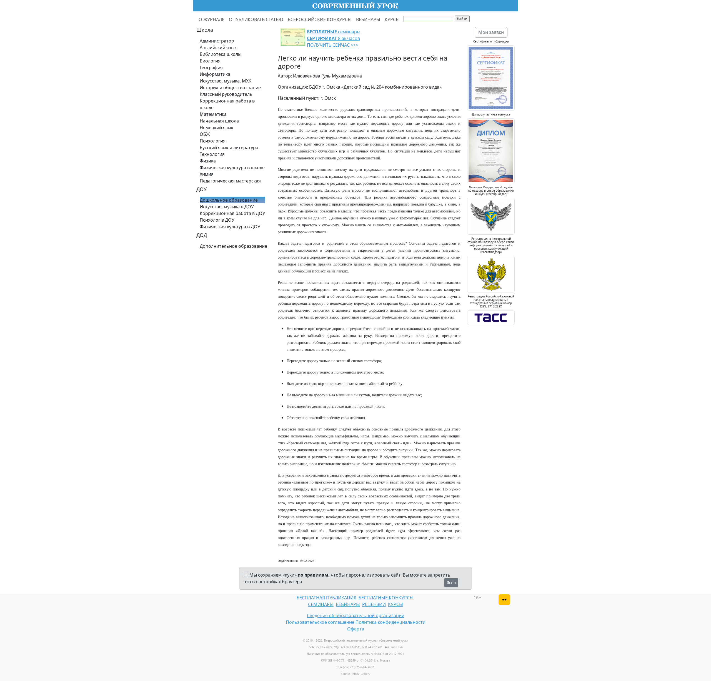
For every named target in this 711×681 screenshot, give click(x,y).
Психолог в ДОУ (217, 220)
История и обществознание (230, 87)
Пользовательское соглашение (320, 622)
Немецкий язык (216, 127)
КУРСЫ (392, 19)
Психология (213, 141)
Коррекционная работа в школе (227, 104)
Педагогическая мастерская (230, 181)
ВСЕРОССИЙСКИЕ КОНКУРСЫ (320, 19)
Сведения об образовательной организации (355, 615)
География (211, 67)
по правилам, (314, 575)
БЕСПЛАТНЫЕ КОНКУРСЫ (386, 598)
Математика (213, 114)
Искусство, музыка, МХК (225, 81)
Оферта (355, 629)
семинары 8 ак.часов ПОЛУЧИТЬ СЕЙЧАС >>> (333, 38)
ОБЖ (205, 134)
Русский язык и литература (229, 147)
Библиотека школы (220, 54)
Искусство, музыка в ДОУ (227, 207)
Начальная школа (219, 121)
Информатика (215, 74)
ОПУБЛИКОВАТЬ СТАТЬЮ (256, 19)
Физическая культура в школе (232, 167)
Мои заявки (491, 32)
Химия (207, 174)
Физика (208, 161)
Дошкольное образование (229, 200)
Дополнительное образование (233, 246)
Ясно (451, 582)
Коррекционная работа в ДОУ (232, 213)
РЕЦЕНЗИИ (374, 604)
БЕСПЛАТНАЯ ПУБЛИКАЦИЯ (326, 598)
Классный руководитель (226, 94)
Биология (210, 61)
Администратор (217, 41)
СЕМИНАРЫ (321, 604)
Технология (212, 154)
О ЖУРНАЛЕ (211, 19)
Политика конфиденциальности (390, 622)
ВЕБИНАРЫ (368, 19)
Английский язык (218, 47)
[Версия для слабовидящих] (504, 599)
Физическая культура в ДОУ (230, 227)
